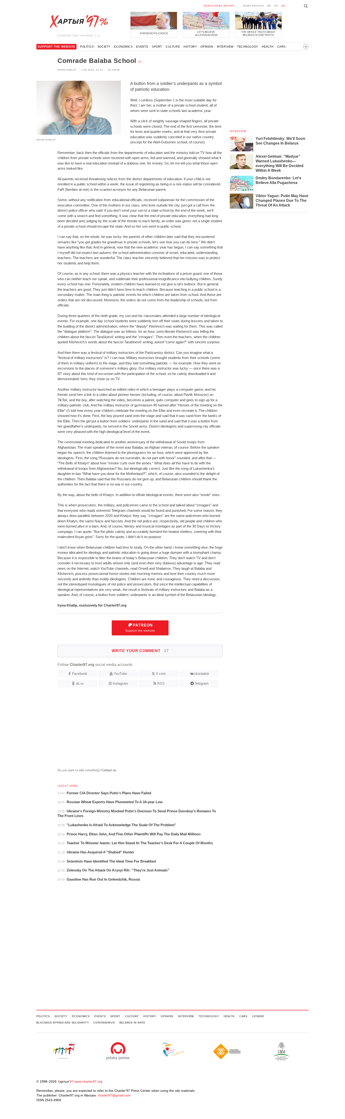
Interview (225, 46)
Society (104, 46)
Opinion (206, 46)
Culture (173, 46)
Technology (247, 46)
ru (276, 5)
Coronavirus (104, 1022)
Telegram (202, 683)
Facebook (79, 674)
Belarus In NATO (132, 1022)
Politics (87, 46)
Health (268, 46)
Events (142, 46)
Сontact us (108, 770)
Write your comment (140, 651)
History (190, 46)
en (283, 5)
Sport (157, 46)
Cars (281, 46)
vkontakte (201, 674)
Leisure (258, 1016)
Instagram (120, 683)
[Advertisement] (129, 730)
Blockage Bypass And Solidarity (62, 1022)
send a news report (219, 5)
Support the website (140, 627)
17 (140, 62)
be (269, 5)
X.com (161, 674)
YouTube (120, 674)
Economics (123, 46)
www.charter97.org (88, 1081)
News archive (253, 5)
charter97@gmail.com (114, 1095)
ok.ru (80, 683)
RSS (161, 683)
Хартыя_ (78, 21)
